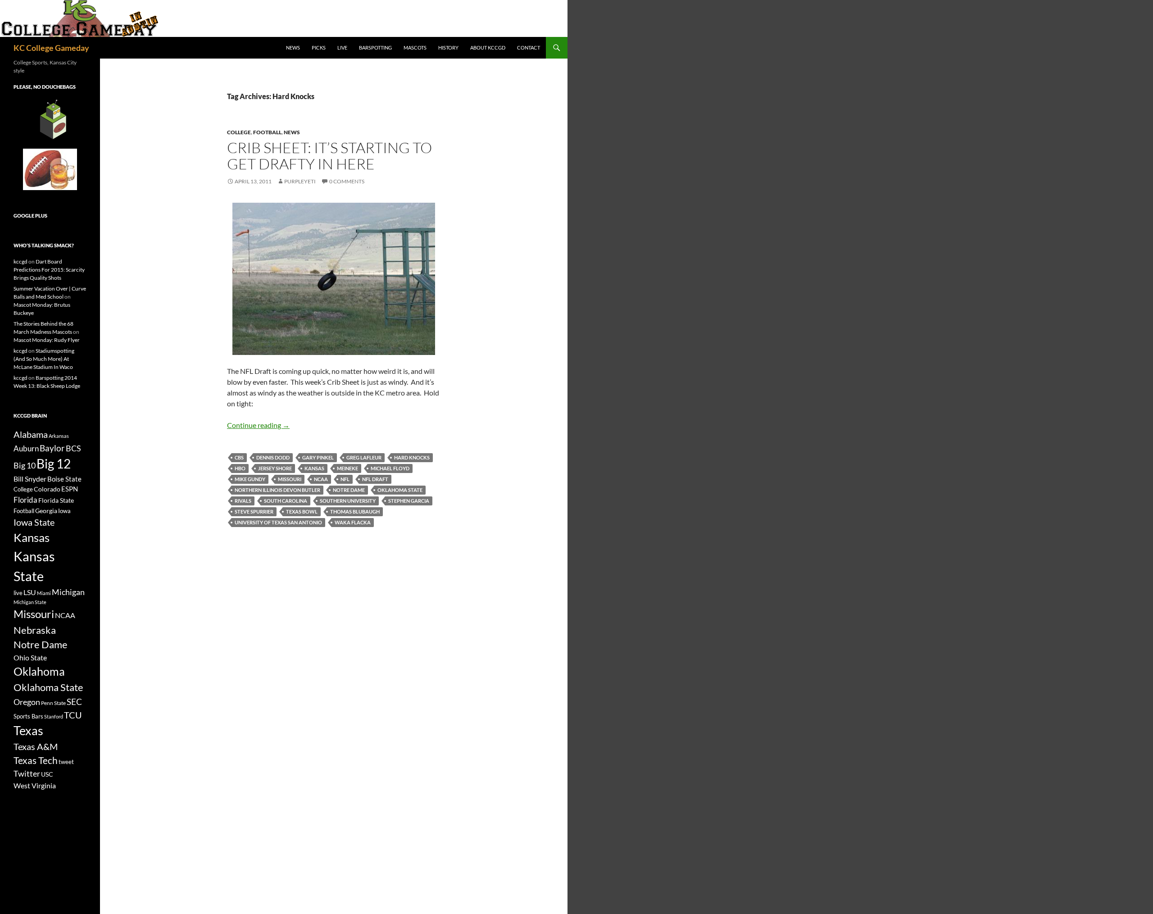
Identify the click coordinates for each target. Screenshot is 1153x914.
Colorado (47, 489)
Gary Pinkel (318, 457)
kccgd (20, 261)
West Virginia (35, 785)
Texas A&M (36, 746)
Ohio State (30, 657)
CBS (239, 457)
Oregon (27, 702)
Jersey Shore (275, 468)
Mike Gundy (250, 479)
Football (267, 132)
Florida (25, 500)
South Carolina (285, 501)
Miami (44, 593)
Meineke (347, 468)
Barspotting (375, 47)
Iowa (64, 510)
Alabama (31, 434)
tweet (66, 761)
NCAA (321, 479)
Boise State (64, 479)
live (18, 592)
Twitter (27, 773)
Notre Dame (349, 490)
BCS (73, 448)
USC (47, 774)
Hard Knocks (412, 457)
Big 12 (53, 463)
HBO (240, 468)
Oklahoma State (399, 490)
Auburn (26, 448)
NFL (345, 479)
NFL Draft (375, 479)
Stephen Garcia (408, 501)
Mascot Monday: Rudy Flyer (47, 339)
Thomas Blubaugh (355, 511)
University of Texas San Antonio (278, 522)
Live (342, 47)
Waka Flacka (353, 522)
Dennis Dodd (273, 457)
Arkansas (59, 436)
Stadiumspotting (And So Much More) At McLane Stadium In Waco (44, 358)
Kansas (314, 468)
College (239, 132)
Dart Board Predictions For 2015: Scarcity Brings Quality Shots (49, 269)
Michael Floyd (390, 468)
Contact (528, 47)
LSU (29, 592)
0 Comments (346, 181)
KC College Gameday (51, 48)
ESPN (69, 489)
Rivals (243, 501)
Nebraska (35, 630)
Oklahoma (39, 671)
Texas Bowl (302, 511)
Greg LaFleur (363, 457)
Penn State (53, 703)
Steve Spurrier (254, 511)
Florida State (56, 500)
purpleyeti (300, 181)
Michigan (68, 592)
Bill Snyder (30, 478)
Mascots (415, 47)
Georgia (46, 510)
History (448, 47)
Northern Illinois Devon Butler (277, 490)
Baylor (52, 448)
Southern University (348, 501)
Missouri (289, 479)
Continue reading (258, 425)
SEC (74, 701)
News (293, 47)
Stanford (53, 716)
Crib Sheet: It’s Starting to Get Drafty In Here (329, 155)
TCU (73, 714)
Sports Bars (28, 716)
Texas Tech (36, 760)
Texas (28, 730)
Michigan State (30, 602)
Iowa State (34, 522)
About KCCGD (487, 47)
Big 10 (25, 465)
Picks (319, 47)
